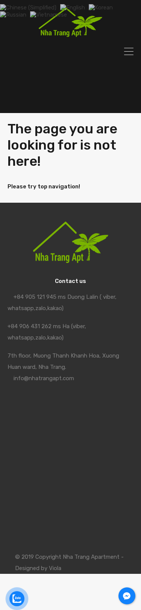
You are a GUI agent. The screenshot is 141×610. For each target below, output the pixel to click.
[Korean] (101, 7)
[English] (72, 7)
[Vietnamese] (48, 14)
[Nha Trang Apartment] (71, 33)
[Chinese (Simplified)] (28, 7)
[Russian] (13, 14)
